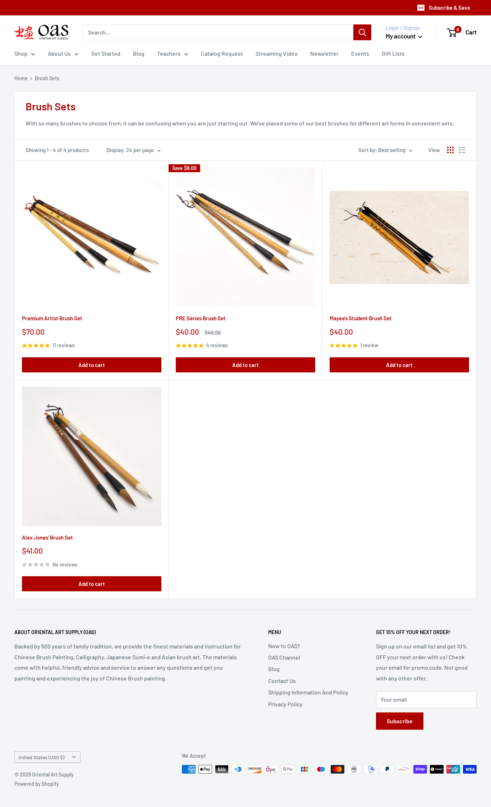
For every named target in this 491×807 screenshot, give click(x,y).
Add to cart (91, 365)
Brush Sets (47, 78)
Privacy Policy (285, 704)
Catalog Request (222, 53)
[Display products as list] (462, 150)
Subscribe (400, 720)
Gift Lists (393, 53)
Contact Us (282, 680)
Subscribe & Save (449, 7)
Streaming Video (277, 53)
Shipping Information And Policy (308, 692)
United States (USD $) (41, 757)
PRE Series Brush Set (201, 318)
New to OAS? (284, 645)
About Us (59, 53)
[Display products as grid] (450, 150)
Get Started (105, 53)
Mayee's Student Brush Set (361, 318)
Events (360, 53)
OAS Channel (284, 657)
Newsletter (324, 53)
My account (401, 36)
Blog (138, 53)
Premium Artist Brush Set (52, 318)
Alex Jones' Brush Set (47, 537)
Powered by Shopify (36, 784)
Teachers (168, 53)
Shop (20, 53)
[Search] (362, 32)
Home (21, 78)
